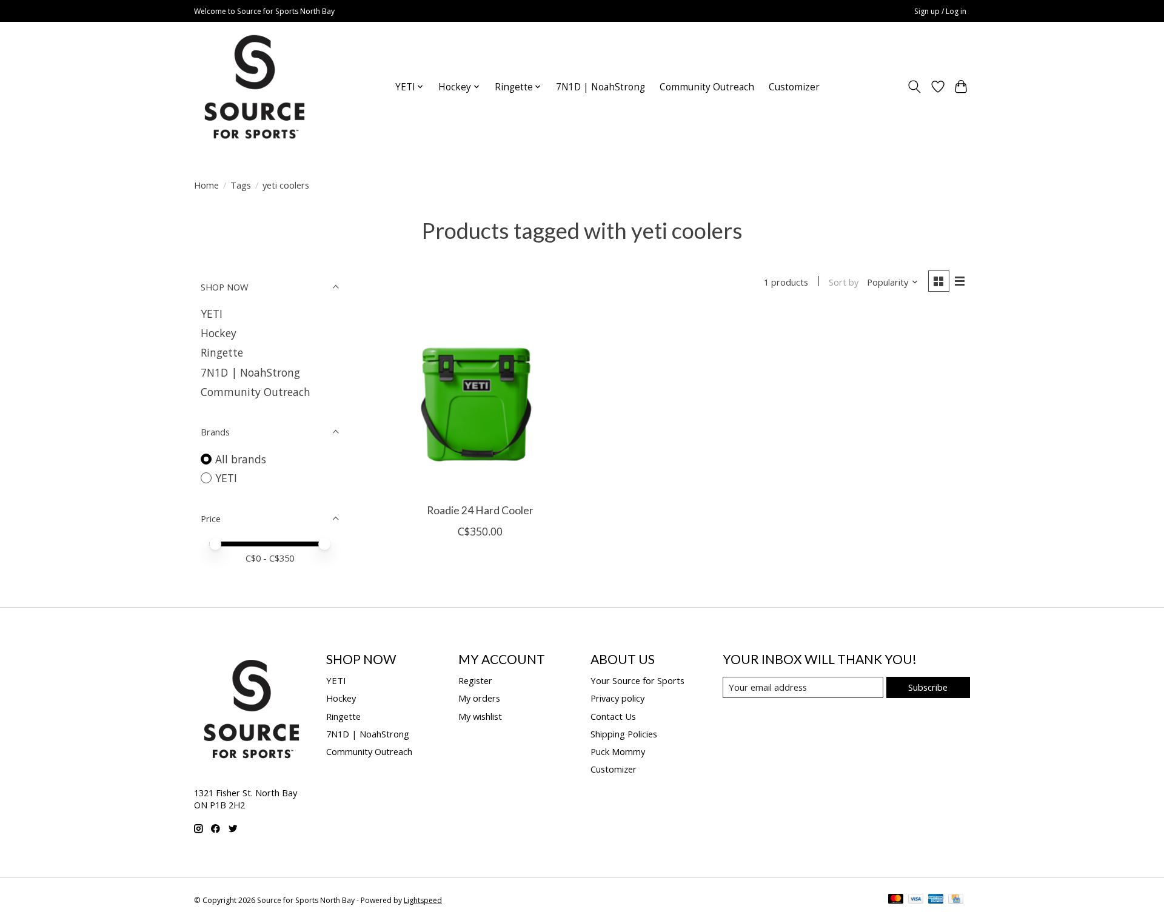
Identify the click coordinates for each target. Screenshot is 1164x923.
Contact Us (613, 716)
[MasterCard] (896, 900)
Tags (240, 185)
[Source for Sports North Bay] (254, 86)
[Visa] (916, 900)
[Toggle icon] (914, 87)
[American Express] (936, 900)
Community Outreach (707, 87)
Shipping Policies (623, 734)
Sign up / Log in (940, 11)
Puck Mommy (617, 751)
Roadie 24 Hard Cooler (480, 510)
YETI (211, 313)
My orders (479, 698)
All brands (240, 459)
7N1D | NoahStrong (600, 87)
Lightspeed (423, 900)
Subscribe (928, 687)
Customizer (794, 87)
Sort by (843, 282)
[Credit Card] (955, 900)
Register (475, 680)
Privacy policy (617, 698)
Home (206, 185)
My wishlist (480, 716)
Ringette (222, 352)
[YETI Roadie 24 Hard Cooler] (480, 403)
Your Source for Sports (637, 680)
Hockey (218, 333)
